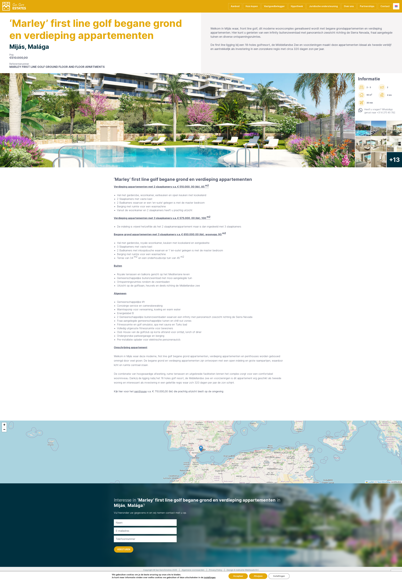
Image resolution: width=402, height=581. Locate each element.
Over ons (349, 6)
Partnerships (367, 6)
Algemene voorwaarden (193, 570)
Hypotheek (297, 6)
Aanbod (235, 6)
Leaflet (371, 482)
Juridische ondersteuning (323, 6)
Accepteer (238, 576)
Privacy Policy (215, 570)
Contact (385, 6)
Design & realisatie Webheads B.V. (243, 570)
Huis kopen (252, 6)
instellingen (209, 577)
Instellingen (279, 576)
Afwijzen (258, 576)
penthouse (140, 391)
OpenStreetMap (384, 482)
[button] (201, 449)
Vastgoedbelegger (274, 6)
